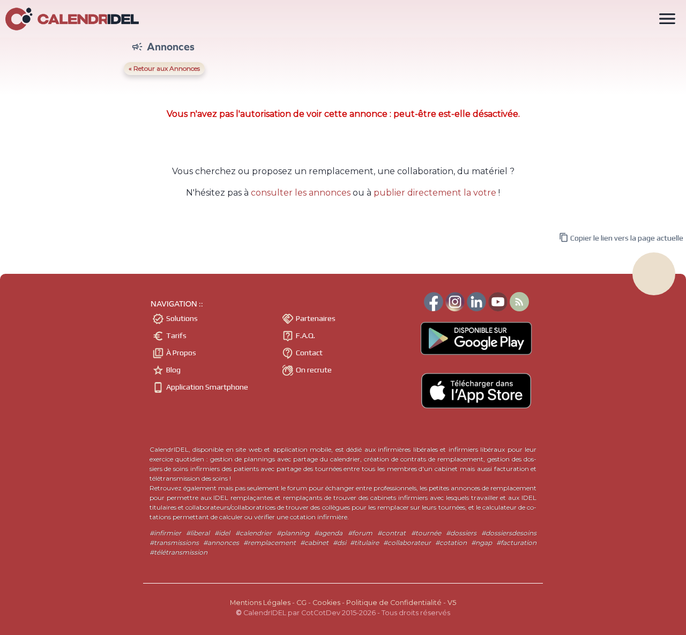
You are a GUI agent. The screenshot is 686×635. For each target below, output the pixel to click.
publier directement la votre (435, 193)
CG (301, 603)
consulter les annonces (301, 193)
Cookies (326, 603)
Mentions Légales (260, 603)
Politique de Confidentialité (394, 603)
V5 (452, 603)
